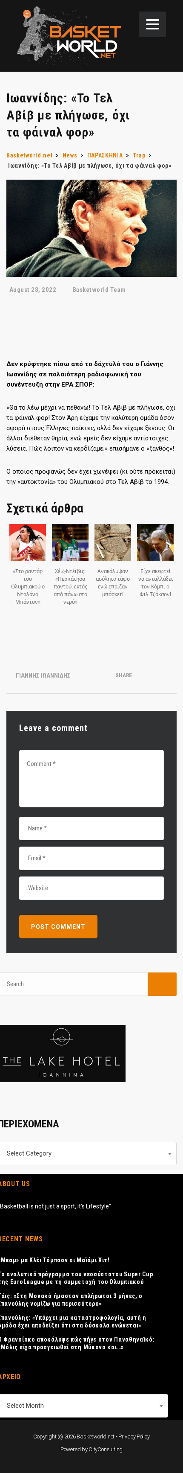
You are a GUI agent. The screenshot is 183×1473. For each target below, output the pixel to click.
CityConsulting (106, 1449)
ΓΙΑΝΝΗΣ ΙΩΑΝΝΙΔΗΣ (43, 675)
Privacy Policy (134, 1436)
